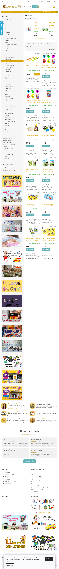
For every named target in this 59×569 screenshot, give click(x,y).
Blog (32, 484)
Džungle (7, 40)
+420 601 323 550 (12, 408)
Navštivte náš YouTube (10, 481)
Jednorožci (7, 53)
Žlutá (32, 85)
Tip (6, 160)
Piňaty (6, 130)
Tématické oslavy (9, 28)
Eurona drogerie (7, 138)
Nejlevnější (40, 43)
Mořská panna (8, 75)
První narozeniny (9, 86)
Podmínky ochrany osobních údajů (39, 487)
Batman (7, 34)
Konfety (7, 125)
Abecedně (29, 46)
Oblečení (5, 146)
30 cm (7, 167)
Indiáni (6, 51)
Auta (6, 30)
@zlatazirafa (8, 483)
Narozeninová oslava (8, 26)
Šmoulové (7, 96)
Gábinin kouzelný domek (11, 44)
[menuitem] (7, 12)
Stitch (6, 94)
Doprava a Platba (35, 474)
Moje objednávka (35, 491)
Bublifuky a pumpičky (10, 127)
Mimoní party (8, 71)
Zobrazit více (29, 461)
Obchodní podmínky (36, 482)
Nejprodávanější (30, 43)
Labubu (7, 63)
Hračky (5, 21)
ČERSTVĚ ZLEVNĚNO (8, 148)
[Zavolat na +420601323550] (4, 1)
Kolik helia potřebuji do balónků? (39, 489)
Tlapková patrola (9, 98)
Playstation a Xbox (7, 134)
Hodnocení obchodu (29, 431)
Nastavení (10, 565)
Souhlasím (49, 559)
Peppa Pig (7, 78)
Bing (6, 36)
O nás (27, 1)
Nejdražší (48, 43)
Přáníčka (7, 123)
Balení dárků (8, 117)
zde (7, 561)
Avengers (7, 32)
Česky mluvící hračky (8, 19)
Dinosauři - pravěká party (11, 38)
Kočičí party (8, 59)
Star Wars (7, 92)
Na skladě (9, 154)
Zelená (27, 85)
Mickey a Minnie (9, 67)
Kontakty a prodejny (36, 476)
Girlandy (7, 115)
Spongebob (8, 88)
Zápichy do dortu (9, 111)
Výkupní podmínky (35, 480)
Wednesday (8, 105)
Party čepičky (8, 119)
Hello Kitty (7, 55)
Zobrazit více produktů (40, 38)
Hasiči (6, 49)
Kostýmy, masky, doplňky (9, 144)
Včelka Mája (8, 100)
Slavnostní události (7, 142)
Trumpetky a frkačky (10, 121)
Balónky (5, 24)
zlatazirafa (7, 479)
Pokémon (7, 82)
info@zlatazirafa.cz (9, 472)
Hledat (35, 6)
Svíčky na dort (8, 109)
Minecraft (7, 69)
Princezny (7, 84)
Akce (7, 156)
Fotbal (6, 42)
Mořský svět (8, 73)
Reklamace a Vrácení (36, 478)
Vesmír (6, 102)
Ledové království (9, 65)
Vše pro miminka (7, 140)
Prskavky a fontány (9, 113)
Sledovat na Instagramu (44, 512)
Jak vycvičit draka (9, 57)
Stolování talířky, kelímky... (11, 107)
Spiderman (7, 90)
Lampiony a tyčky (9, 132)
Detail (37, 74)
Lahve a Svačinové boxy (9, 136)
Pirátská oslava (9, 80)
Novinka (8, 158)
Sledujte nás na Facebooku (11, 477)
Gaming (7, 46)
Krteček (7, 61)
